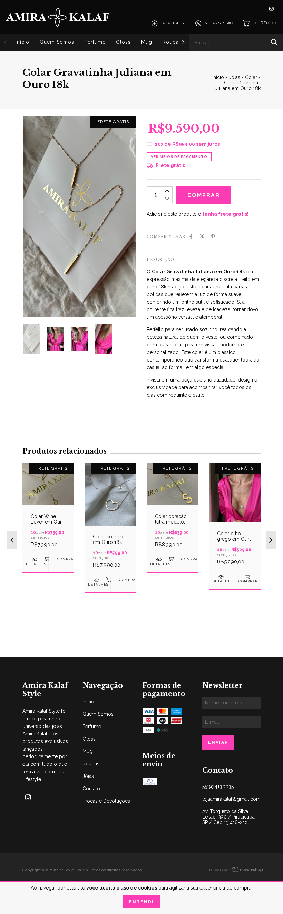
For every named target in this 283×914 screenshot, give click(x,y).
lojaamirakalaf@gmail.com (231, 799)
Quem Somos (57, 42)
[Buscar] (274, 42)
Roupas (172, 42)
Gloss (123, 42)
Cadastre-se (173, 23)
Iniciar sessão (218, 23)
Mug (146, 42)
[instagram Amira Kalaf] (271, 8)
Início (22, 42)
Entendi (141, 902)
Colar (251, 77)
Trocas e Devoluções (106, 801)
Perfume (95, 42)
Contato (91, 788)
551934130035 (218, 786)
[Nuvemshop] (236, 871)
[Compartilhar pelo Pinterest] (213, 236)
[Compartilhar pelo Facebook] (191, 236)
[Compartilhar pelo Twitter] (202, 236)
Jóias (234, 77)
